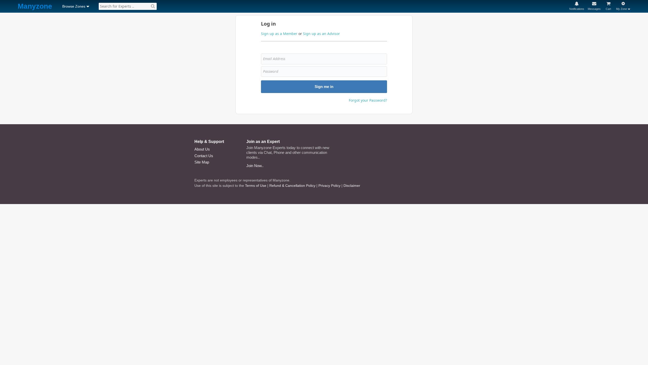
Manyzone (35, 6)
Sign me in (324, 86)
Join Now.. (255, 165)
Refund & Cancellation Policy (292, 186)
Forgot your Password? (368, 100)
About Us (202, 149)
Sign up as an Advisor (321, 33)
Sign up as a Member (279, 33)
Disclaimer (351, 186)
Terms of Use (255, 186)
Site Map (201, 162)
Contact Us (203, 156)
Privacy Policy (329, 186)
